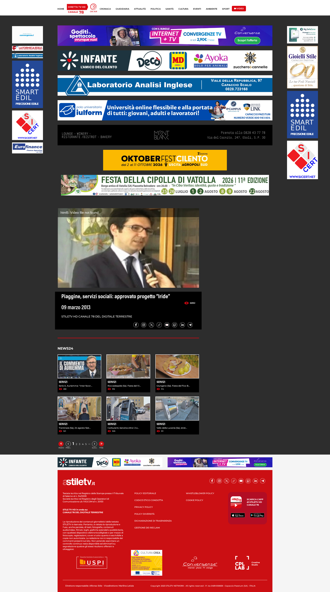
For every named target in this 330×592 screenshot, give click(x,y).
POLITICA (156, 9)
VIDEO (240, 8)
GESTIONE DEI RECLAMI (147, 527)
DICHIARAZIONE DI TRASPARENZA (153, 521)
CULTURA (183, 9)
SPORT (225, 9)
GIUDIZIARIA (122, 9)
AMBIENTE (211, 9)
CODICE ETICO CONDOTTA (148, 500)
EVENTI (197, 9)
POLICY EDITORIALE (145, 493)
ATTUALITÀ (140, 9)
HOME (60, 9)
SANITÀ (170, 9)
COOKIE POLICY (194, 500)
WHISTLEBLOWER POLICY (200, 493)
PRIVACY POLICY (143, 507)
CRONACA (105, 9)
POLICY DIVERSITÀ (144, 514)
